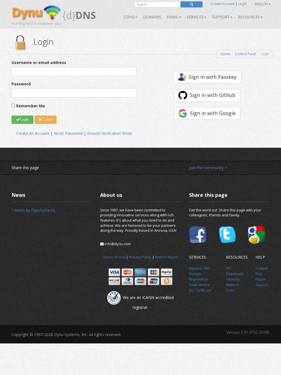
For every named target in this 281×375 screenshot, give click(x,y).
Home (225, 54)
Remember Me (30, 105)
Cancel (47, 119)
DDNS (129, 16)
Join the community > (208, 167)
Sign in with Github (212, 95)
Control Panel (245, 54)
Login (242, 3)
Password (21, 83)
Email (172, 16)
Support (221, 16)
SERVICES (195, 16)
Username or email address (39, 62)
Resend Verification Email (109, 133)
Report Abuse (166, 256)
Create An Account (32, 133)
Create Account (223, 3)
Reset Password (68, 133)
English (261, 4)
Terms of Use (114, 256)
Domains (152, 16)
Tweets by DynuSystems (33, 210)
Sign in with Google (213, 113)
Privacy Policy (140, 256)
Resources (249, 16)
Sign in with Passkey (213, 77)
